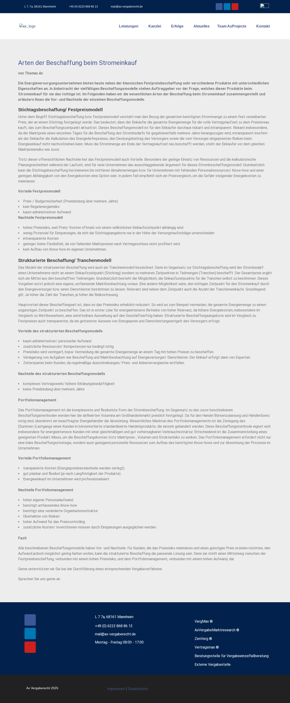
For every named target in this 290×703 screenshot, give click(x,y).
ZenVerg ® (203, 638)
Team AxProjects (231, 26)
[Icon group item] (252, 689)
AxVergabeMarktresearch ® (217, 630)
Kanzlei (154, 26)
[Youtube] (235, 6)
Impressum (116, 689)
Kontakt (263, 26)
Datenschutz (138, 689)
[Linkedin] (227, 6)
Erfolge (177, 26)
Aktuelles (201, 26)
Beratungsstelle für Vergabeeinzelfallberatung (232, 656)
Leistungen (128, 26)
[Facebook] (219, 6)
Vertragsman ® (207, 647)
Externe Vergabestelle (213, 664)
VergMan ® (204, 621)
